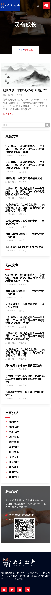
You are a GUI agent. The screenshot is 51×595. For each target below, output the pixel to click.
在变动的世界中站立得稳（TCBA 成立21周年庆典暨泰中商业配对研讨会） (25, 379)
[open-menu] (46, 5)
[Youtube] (19, 589)
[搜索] (47, 125)
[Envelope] (4, 589)
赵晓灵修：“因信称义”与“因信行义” (25, 90)
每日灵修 (22, 251)
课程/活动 (23, 385)
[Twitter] (11, 589)
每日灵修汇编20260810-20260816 (24, 247)
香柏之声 (22, 182)
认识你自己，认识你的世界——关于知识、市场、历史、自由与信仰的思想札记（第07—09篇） (25, 165)
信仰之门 (22, 227)
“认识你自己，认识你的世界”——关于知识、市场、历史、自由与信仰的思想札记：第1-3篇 (25, 207)
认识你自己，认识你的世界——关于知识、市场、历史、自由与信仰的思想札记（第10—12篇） (25, 149)
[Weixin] (27, 589)
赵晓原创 (22, 155)
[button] (38, 6)
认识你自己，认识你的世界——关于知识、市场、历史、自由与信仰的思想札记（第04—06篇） (25, 191)
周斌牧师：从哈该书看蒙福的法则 (23, 178)
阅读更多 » (8, 114)
